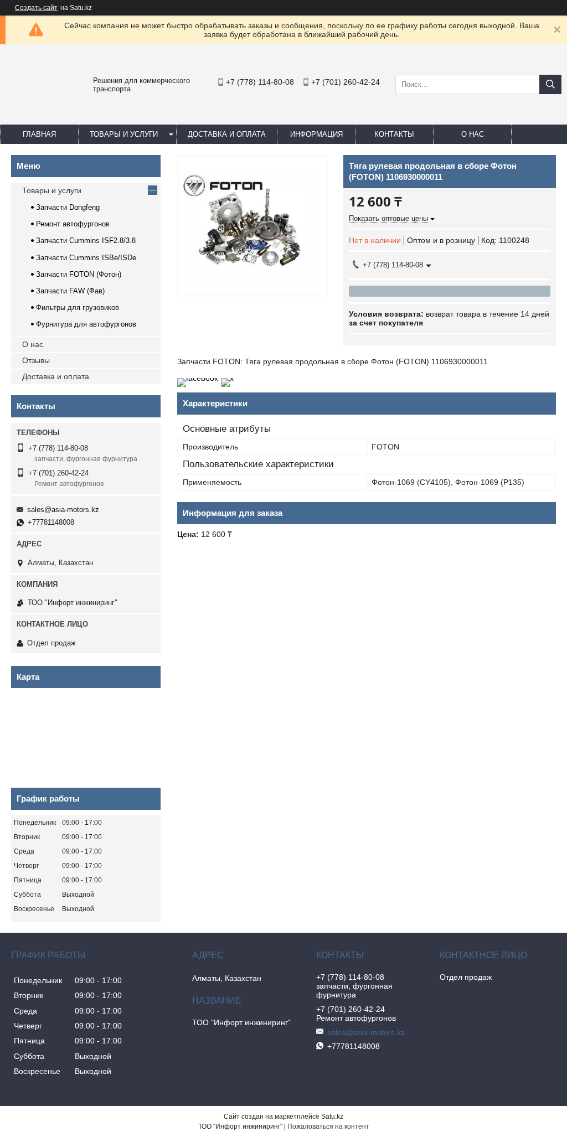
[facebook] (197, 378)
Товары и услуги (124, 134)
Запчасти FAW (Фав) (70, 291)
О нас (472, 134)
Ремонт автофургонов (73, 224)
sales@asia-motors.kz (63, 509)
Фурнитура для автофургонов (86, 324)
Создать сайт (36, 8)
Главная (39, 134)
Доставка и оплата (227, 134)
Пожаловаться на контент (328, 1126)
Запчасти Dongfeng (68, 207)
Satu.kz (332, 1116)
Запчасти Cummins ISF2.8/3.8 (86, 240)
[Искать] (550, 84)
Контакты (394, 134)
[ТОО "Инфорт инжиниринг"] (33, 108)
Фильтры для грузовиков (77, 307)
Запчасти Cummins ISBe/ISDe (86, 258)
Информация (316, 134)
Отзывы (36, 360)
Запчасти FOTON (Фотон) (78, 274)
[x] (227, 378)
